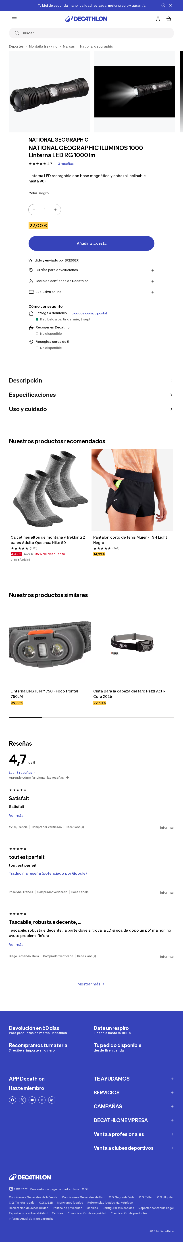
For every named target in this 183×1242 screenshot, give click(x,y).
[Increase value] (55, 209)
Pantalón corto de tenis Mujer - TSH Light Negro (130, 540)
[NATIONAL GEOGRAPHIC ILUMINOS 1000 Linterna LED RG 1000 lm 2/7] (134, 91)
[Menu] (14, 18)
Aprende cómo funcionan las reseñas (36, 777)
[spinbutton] (44, 209)
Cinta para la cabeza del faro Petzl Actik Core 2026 (129, 694)
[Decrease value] (34, 209)
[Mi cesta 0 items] (168, 18)
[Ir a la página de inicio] (86, 19)
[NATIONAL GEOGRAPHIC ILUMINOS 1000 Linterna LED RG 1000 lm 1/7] (49, 91)
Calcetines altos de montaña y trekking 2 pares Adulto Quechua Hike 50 (48, 540)
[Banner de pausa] (163, 5)
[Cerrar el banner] (170, 5)
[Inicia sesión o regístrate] (158, 18)
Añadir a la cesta (91, 243)
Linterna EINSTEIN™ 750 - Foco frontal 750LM (45, 694)
